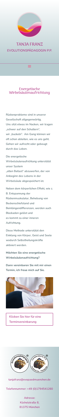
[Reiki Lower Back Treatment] (29, 307)
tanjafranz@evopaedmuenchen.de (29, 379)
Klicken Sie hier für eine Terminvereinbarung (25, 319)
